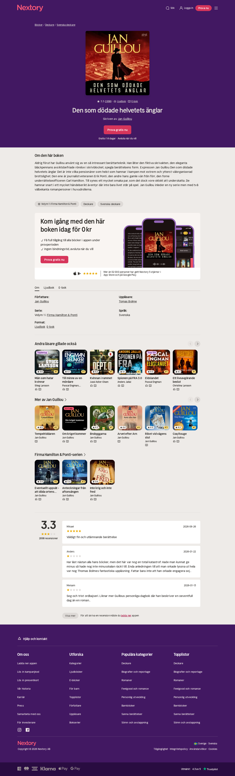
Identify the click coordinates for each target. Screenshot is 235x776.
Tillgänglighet (161, 749)
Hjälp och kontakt (35, 639)
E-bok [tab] (62, 287)
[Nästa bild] (197, 344)
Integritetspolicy (179, 749)
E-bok (50, 327)
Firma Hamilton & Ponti (62, 315)
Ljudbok (40, 327)
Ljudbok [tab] (49, 287)
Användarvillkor (198, 749)
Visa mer (70, 615)
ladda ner (126, 615)
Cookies (213, 749)
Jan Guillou (125, 119)
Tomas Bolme (128, 301)
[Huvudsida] (216, 8)
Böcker (39, 25)
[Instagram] (19, 730)
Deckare (49, 25)
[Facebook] (27, 730)
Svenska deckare (66, 25)
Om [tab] (37, 287)
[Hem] (90, 8)
